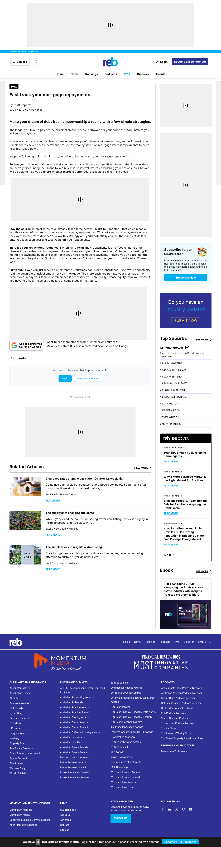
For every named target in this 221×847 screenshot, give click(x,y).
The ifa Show (168, 728)
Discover (143, 74)
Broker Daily (16, 708)
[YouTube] (190, 809)
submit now (185, 320)
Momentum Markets (20, 809)
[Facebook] (163, 809)
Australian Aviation (19, 703)
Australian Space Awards (74, 747)
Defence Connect (19, 718)
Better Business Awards (73, 762)
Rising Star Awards (121, 756)
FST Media (15, 723)
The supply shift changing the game (70, 512)
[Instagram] (183, 809)
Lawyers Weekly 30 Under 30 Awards (131, 731)
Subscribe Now (185, 277)
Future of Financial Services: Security (131, 716)
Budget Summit (119, 682)
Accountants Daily (19, 687)
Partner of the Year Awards (125, 741)
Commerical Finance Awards (126, 687)
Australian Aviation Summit (75, 712)
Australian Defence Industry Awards (80, 732)
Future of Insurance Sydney (126, 721)
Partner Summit (119, 746)
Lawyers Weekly (18, 733)
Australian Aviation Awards (75, 707)
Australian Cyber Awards (74, 722)
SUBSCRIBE (120, 818)
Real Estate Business (21, 748)
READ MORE (53, 500)
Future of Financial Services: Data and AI (133, 711)
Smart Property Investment (24, 753)
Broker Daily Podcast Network (178, 697)
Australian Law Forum (72, 742)
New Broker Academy (122, 736)
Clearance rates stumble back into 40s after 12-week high (85, 478)
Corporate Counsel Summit (125, 692)
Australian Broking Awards (74, 717)
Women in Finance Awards (125, 772)
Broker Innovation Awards (74, 772)
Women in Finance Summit (125, 777)
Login (164, 61)
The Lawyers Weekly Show (176, 733)
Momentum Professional (174, 751)
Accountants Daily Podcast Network (181, 687)
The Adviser (16, 763)
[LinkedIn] (169, 809)
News (74, 74)
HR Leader (15, 728)
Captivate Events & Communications (29, 819)
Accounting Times (19, 692)
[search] (210, 642)
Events (160, 74)
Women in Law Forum (122, 787)
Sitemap (64, 829)
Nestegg (14, 738)
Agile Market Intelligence (23, 824)
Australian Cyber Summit (74, 727)
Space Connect (18, 758)
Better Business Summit (73, 767)
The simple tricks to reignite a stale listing (74, 547)
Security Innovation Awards (125, 762)
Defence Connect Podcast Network (181, 703)
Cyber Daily (16, 713)
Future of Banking (120, 706)
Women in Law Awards (123, 782)
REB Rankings (68, 809)
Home (60, 74)
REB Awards (117, 751)
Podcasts (111, 74)
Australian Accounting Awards (77, 697)
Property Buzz (17, 743)
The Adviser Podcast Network (178, 723)
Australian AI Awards (71, 702)
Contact (64, 824)
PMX (127, 74)
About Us (65, 814)
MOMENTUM (30, 52)
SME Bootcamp (119, 767)
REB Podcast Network (173, 713)
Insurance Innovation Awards (126, 726)
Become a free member (190, 61)
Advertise (65, 819)
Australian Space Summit (74, 752)
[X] (176, 809)
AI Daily (13, 697)
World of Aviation (18, 773)
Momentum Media (19, 814)
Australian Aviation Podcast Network (181, 692)
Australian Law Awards (72, 737)
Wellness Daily (17, 768)
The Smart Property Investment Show (182, 738)
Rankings (91, 74)
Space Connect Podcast (175, 718)
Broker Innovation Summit (74, 777)
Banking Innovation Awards (75, 757)
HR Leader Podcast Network (177, 708)
